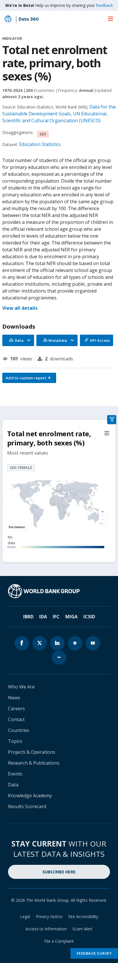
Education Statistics (40, 144)
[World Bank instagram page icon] (75, 643)
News (14, 697)
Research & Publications (34, 763)
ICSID (89, 616)
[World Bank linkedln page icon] (57, 643)
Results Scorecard (27, 806)
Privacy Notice (49, 916)
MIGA (71, 616)
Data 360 (29, 19)
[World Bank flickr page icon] (59, 657)
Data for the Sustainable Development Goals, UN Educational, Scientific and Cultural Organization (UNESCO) (59, 114)
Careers (16, 708)
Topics (15, 741)
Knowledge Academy (30, 795)
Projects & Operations (31, 752)
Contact (16, 719)
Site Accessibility (83, 916)
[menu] (110, 18)
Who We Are (21, 687)
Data (13, 785)
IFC (56, 616)
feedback (104, 5)
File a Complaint (59, 941)
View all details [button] (20, 308)
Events (15, 774)
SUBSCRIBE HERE (59, 872)
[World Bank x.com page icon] (39, 643)
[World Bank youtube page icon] (93, 643)
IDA (43, 616)
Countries (18, 730)
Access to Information (46, 929)
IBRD (28, 616)
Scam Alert (82, 929)
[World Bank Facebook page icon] (22, 643)
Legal (25, 916)
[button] (29, 378)
